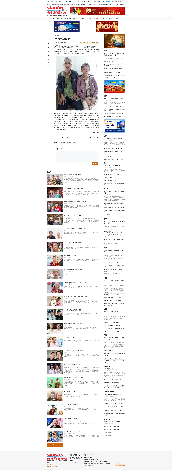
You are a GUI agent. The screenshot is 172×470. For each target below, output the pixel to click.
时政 (51, 18)
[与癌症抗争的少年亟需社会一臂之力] (55, 382)
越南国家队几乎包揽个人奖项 (111, 261)
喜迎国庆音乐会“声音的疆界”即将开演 (113, 357)
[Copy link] (48, 59)
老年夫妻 (63, 142)
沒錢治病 (69, 142)
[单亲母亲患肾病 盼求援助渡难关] (55, 436)
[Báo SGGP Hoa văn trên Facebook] (99, 1)
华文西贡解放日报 (57, 11)
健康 (90, 18)
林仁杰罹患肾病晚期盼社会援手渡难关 (74, 269)
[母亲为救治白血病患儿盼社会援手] (55, 409)
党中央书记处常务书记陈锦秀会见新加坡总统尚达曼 (59, 4)
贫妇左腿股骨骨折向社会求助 (72, 418)
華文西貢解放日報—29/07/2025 (111, 428)
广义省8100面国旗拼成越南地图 (112, 393)
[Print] (48, 55)
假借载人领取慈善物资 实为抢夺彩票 (112, 115)
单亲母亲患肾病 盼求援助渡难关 (72, 432)
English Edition (68, 1)
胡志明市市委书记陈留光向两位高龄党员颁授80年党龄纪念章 (114, 53)
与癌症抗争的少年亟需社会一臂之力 (74, 377)
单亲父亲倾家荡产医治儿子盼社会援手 (74, 323)
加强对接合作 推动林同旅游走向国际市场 (113, 378)
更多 (54, 445)
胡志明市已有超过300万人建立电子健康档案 (114, 327)
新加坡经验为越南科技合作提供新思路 (113, 296)
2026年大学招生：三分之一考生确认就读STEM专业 (113, 239)
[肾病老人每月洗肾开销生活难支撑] (55, 179)
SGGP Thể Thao (76, 1)
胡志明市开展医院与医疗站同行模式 (112, 330)
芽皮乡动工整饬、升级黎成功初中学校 (113, 231)
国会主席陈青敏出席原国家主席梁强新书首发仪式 (114, 337)
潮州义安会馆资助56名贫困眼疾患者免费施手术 (114, 202)
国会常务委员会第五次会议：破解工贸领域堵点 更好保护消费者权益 (114, 75)
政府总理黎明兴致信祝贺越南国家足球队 (114, 250)
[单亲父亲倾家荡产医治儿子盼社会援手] (55, 328)
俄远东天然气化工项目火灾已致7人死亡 (113, 173)
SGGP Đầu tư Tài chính (85, 1)
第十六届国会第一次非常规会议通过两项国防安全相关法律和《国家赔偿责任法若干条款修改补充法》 (98, 4)
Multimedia (109, 391)
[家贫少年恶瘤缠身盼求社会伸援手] (55, 368)
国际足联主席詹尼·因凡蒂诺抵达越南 (112, 272)
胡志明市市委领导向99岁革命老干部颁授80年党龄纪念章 (114, 68)
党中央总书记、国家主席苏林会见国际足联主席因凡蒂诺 (114, 264)
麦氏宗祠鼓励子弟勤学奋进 (110, 242)
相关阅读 (50, 172)
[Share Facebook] (48, 44)
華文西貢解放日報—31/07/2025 (112, 420)
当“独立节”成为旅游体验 (110, 367)
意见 (121, 18)
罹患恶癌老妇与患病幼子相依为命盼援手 (75, 188)
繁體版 (116, 18)
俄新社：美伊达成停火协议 (110, 179)
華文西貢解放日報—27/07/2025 (111, 434)
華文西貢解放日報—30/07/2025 (111, 425)
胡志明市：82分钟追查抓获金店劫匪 (114, 97)
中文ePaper (94, 1)
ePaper (107, 418)
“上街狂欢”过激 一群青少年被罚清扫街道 (113, 112)
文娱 (93, 18)
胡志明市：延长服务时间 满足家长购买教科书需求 (114, 221)
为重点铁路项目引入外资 (110, 155)
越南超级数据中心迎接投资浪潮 (111, 293)
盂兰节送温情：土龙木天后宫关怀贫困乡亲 (114, 190)
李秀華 (73, 142)
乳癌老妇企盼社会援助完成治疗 (72, 256)
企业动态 (66, 18)
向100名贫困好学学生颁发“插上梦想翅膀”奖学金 (114, 234)
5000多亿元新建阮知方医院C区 (111, 321)
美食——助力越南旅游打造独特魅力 (112, 386)
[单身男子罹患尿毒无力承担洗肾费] (55, 247)
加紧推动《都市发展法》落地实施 (112, 71)
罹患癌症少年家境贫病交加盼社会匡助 (74, 350)
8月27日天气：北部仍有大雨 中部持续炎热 (114, 405)
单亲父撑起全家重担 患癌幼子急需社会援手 (75, 296)
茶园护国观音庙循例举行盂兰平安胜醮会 (113, 206)
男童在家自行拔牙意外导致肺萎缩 (112, 324)
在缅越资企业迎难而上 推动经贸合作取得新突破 (114, 151)
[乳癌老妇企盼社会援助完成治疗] (55, 260)
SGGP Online (60, 1)
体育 (83, 18)
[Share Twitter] (48, 47)
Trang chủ (48, 18)
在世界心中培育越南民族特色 (111, 349)
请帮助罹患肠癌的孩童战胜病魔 (72, 215)
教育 (79, 18)
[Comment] (48, 63)
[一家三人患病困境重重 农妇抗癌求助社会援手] (55, 287)
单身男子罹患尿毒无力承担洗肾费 (73, 242)
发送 (96, 163)
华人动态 (75, 18)
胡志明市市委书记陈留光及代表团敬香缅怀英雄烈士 (114, 413)
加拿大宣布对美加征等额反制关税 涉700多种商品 (114, 183)
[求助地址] (48, 66)
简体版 (110, 18)
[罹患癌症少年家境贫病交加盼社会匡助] (55, 355)
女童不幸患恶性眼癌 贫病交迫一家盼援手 (75, 201)
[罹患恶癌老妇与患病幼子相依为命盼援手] (55, 192)
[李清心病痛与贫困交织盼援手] (55, 395)
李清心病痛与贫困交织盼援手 (72, 391)
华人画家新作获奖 (108, 213)
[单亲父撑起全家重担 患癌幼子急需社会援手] (55, 301)
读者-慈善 (98, 18)
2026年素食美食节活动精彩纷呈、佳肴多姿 (114, 384)
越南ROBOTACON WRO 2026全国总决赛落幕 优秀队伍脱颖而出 (114, 303)
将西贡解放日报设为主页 (120, 465)
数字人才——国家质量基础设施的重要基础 (114, 280)
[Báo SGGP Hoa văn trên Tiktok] (103, 1)
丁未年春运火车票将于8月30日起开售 (113, 402)
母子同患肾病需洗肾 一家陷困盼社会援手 (75, 228)
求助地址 (63, 35)
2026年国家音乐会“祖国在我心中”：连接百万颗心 (114, 360)
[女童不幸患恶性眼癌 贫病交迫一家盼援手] (55, 206)
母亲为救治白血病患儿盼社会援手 (73, 404)
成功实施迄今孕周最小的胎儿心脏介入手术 (114, 311)
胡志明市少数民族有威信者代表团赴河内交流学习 (114, 210)
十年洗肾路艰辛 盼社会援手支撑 (72, 337)
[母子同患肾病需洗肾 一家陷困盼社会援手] (55, 233)
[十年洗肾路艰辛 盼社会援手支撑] (55, 341)
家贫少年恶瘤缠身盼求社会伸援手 (73, 364)
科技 (86, 18)
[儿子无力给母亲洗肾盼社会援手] (55, 314)
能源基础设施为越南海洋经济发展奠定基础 (114, 158)
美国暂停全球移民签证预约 (110, 176)
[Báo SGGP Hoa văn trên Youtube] (101, 1)
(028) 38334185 (50, 464)
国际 (70, 18)
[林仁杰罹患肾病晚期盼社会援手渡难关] (55, 274)
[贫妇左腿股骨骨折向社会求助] (55, 423)
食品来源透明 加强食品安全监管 (111, 381)
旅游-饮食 (104, 18)
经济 (61, 18)
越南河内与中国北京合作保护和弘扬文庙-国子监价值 (114, 353)
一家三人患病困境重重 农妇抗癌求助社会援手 (76, 283)
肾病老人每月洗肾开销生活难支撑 (73, 174)
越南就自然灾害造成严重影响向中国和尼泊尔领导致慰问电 (114, 63)
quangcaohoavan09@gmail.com (54, 466)
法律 (58, 18)
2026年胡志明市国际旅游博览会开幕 (113, 137)
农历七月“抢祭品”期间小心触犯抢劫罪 (113, 105)
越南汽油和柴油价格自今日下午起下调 (113, 147)
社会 (54, 18)
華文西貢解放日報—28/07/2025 (111, 431)
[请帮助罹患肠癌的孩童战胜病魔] (55, 219)
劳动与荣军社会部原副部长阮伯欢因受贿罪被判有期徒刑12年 (114, 108)
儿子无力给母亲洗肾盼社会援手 (72, 310)
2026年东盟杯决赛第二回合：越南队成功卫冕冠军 (114, 269)
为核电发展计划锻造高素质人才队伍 (112, 299)
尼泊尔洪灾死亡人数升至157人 (112, 164)
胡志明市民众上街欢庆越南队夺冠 (112, 409)
